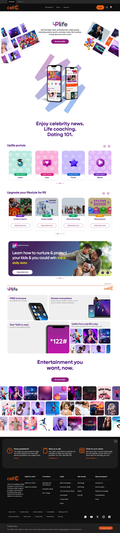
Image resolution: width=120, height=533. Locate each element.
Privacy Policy (39, 516)
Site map (60, 516)
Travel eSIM (64, 499)
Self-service (82, 477)
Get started (49, 7)
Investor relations (38, 512)
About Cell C (12, 512)
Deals (62, 477)
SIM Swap (81, 487)
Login (100, 7)
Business (20, 1)
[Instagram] (103, 517)
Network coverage (101, 491)
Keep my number (31, 487)
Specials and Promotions (46, 484)
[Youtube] (91, 517)
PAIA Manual (50, 516)
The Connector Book (67, 491)
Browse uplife (60, 41)
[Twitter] (97, 517)
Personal (11, 1)
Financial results (24, 512)
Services (66, 7)
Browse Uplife (60, 380)
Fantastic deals (47, 489)
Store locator (91, 458)
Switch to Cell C (30, 477)
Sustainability (50, 512)
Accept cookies (106, 528)
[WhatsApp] (85, 517)
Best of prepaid (65, 483)
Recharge (81, 483)
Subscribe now (20, 225)
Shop (58, 7)
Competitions (100, 495)
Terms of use (27, 516)
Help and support (101, 477)
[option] (20, 165)
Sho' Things (46, 493)
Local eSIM (63, 495)
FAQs (16, 458)
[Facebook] (109, 517)
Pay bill (80, 495)
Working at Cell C (63, 512)
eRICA (80, 491)
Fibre (62, 503)
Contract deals (65, 487)
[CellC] (13, 7)
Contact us (53, 458)
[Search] (107, 7)
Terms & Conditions (14, 516)
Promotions (46, 477)
